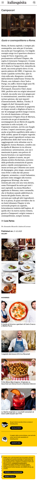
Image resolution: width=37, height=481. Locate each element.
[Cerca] (34, 2)
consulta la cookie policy (19, 463)
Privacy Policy (10, 476)
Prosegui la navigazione (13, 472)
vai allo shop (16, 428)
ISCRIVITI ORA (16, 443)
